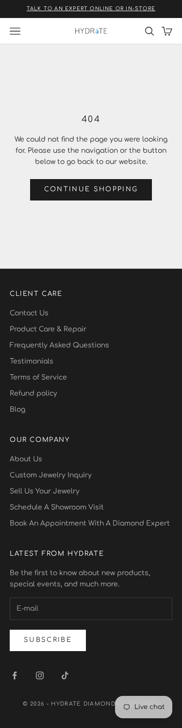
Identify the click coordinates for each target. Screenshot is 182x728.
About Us (26, 459)
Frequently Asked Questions (59, 345)
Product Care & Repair (48, 329)
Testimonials (31, 361)
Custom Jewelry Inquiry (51, 475)
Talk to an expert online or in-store (91, 8)
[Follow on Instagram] (40, 675)
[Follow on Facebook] (14, 675)
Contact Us (29, 313)
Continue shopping (91, 189)
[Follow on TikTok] (65, 675)
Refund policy (33, 393)
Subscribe (48, 640)
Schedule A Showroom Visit (57, 507)
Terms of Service (38, 377)
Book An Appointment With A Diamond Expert (90, 523)
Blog (17, 409)
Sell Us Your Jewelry (45, 491)
